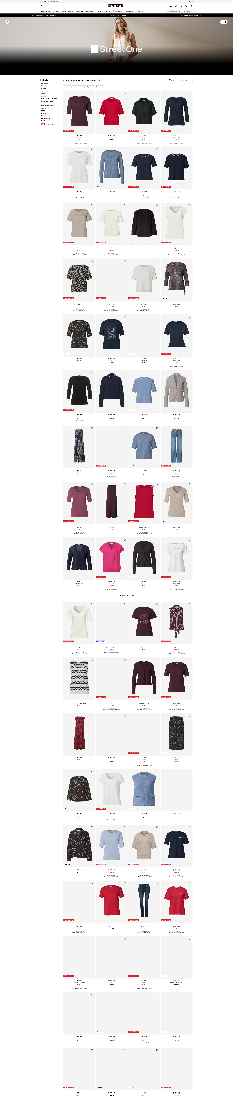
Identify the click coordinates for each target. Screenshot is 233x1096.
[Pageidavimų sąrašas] (186, 6)
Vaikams (60, 6)
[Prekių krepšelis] (191, 6)
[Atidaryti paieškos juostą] (167, 11)
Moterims (44, 6)
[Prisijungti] (176, 6)
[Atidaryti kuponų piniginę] (171, 6)
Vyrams (52, 6)
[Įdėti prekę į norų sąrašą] (92, 94)
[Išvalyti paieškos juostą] (191, 11)
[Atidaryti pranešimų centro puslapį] (181, 5)
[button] (173, 80)
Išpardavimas (77, 87)
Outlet (44, 1)
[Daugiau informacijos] (79, 144)
